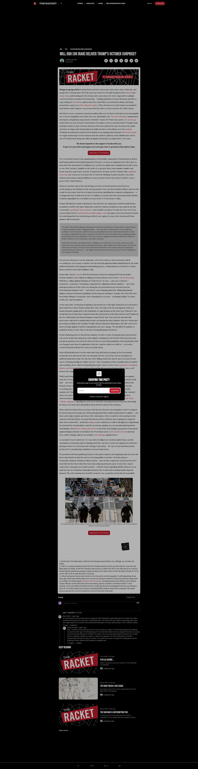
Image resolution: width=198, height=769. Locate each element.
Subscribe (115, 390)
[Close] (123, 370)
